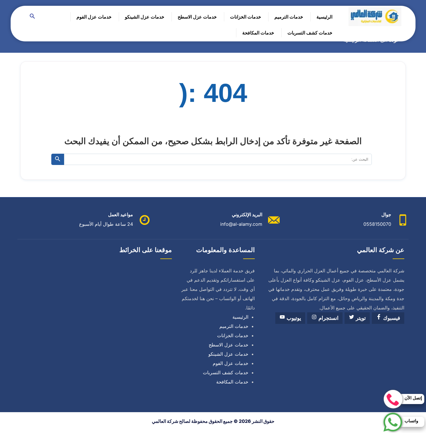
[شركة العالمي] (375, 16)
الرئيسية (324, 17)
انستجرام (327, 318)
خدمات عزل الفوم (94, 17)
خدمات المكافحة (258, 33)
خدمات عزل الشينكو (144, 17)
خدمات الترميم (288, 17)
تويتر (360, 318)
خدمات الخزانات (245, 17)
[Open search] (32, 16)
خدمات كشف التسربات (309, 33)
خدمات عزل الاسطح (197, 17)
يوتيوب (293, 318)
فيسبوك (391, 318)
